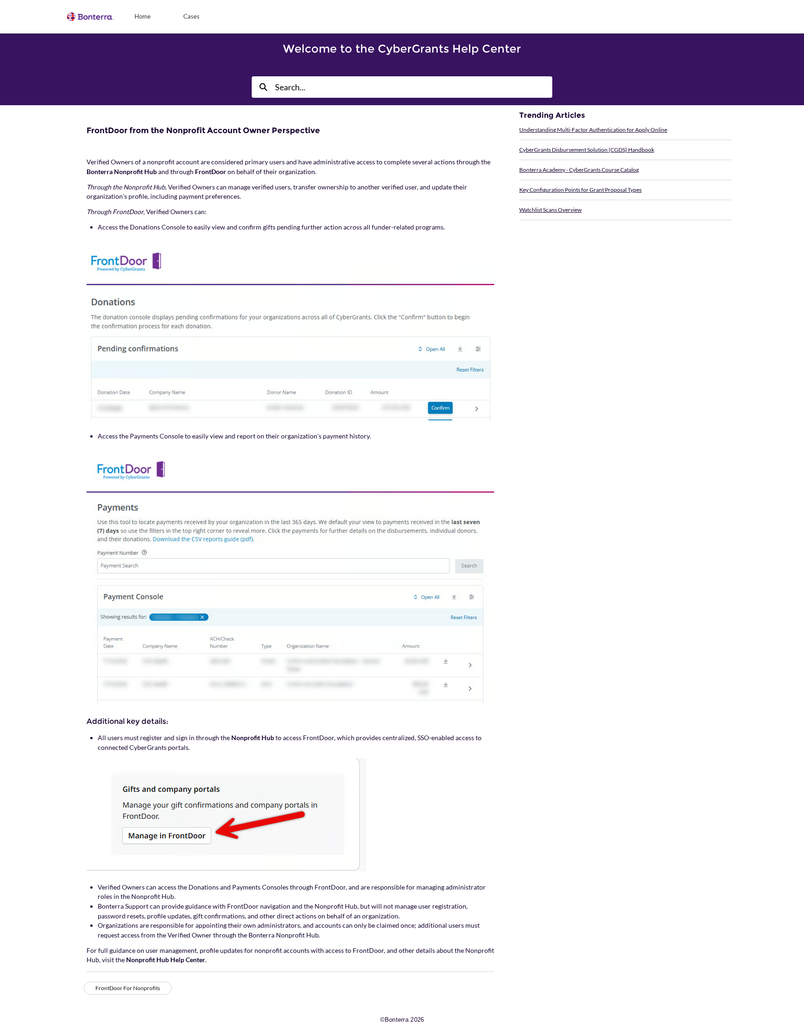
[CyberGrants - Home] (90, 16)
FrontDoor (210, 171)
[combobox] (413, 87)
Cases (191, 16)
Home (142, 16)
